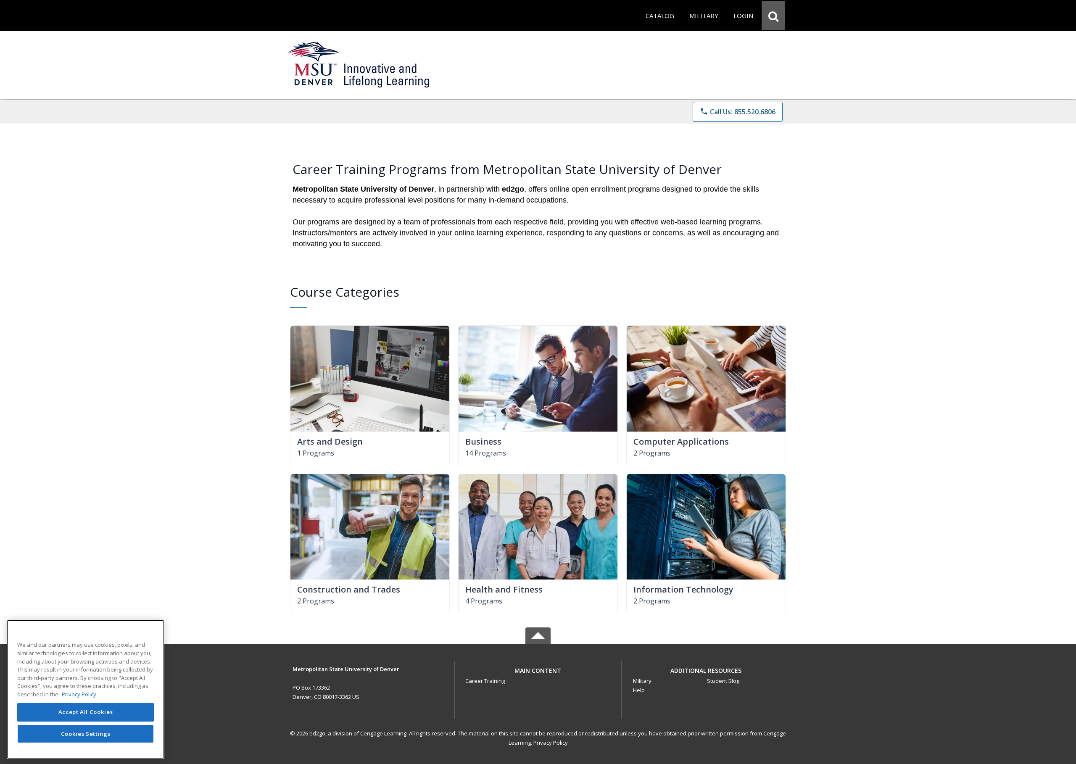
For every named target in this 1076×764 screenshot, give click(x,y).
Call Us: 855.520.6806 (737, 111)
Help (639, 690)
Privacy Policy (550, 742)
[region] (85, 689)
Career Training (485, 681)
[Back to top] (538, 675)
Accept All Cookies (85, 712)
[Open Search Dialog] (773, 15)
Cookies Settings (86, 734)
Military (642, 681)
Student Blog (723, 681)
